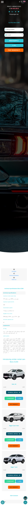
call (14, 45)
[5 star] (18, 8)
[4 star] (16, 8)
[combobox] (14, 29)
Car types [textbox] (14, 35)
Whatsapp (11, 398)
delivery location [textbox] (14, 29)
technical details (13, 392)
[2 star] (13, 8)
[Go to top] (25, 502)
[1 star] (11, 8)
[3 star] (15, 8)
